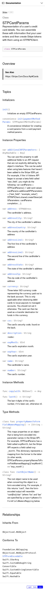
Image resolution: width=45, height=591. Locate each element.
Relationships (11, 514)
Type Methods (10, 411)
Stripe (4, 12)
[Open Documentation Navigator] (3, 3)
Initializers (8, 99)
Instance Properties (14, 140)
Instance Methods (13, 382)
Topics (6, 91)
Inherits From (10, 522)
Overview (8, 63)
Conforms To (10, 540)
